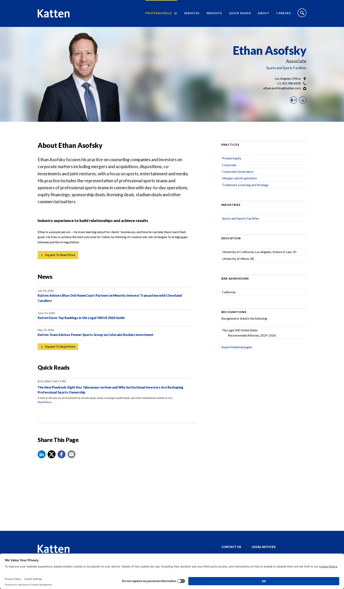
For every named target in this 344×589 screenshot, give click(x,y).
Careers (283, 13)
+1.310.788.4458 (289, 83)
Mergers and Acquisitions (239, 178)
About (263, 13)
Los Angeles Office (288, 78)
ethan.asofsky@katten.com (282, 88)
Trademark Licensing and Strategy (245, 185)
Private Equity (231, 158)
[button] (42, 454)
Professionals (158, 13)
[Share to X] (52, 454)
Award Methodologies (236, 347)
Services (191, 13)
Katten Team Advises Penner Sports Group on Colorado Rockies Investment (95, 335)
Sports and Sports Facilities (286, 68)
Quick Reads (240, 13)
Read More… (45, 402)
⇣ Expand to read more (58, 255)
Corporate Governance (237, 171)
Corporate (229, 165)
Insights (214, 13)
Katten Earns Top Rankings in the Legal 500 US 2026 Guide (81, 318)
